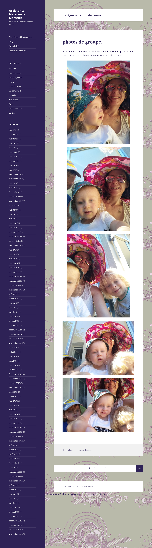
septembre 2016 (16, 245)
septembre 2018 (16, 179)
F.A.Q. (11, 41)
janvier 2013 (14, 423)
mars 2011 (13, 507)
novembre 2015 (15, 281)
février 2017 (14, 227)
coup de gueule (15, 77)
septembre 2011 (16, 481)
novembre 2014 (15, 334)
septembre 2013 (16, 387)
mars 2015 (13, 316)
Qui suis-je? (14, 46)
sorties (12, 113)
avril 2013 (13, 410)
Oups (11, 104)
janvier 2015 (14, 325)
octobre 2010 (14, 529)
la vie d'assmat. (15, 86)
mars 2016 (13, 263)
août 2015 (13, 294)
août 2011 (13, 485)
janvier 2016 (14, 272)
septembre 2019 (16, 174)
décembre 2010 (15, 521)
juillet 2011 (13, 489)
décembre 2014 (15, 330)
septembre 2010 (16, 534)
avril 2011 (13, 503)
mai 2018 (13, 183)
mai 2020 (13, 170)
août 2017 (13, 205)
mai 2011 (13, 498)
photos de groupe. (82, 42)
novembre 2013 (15, 378)
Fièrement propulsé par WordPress (78, 486)
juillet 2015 (13, 298)
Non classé (13, 99)
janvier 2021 (14, 161)
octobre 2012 (14, 436)
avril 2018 (13, 187)
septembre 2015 (16, 290)
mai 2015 (13, 307)
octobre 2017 (14, 196)
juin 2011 (13, 494)
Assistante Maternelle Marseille (17, 14)
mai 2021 (13, 147)
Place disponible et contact (20, 37)
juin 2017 (13, 214)
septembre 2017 (16, 201)
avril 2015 (13, 312)
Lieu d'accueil (15, 91)
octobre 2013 (14, 383)
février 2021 (14, 156)
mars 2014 (13, 365)
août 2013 (13, 392)
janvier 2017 (14, 232)
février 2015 (14, 321)
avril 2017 (13, 219)
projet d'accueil (15, 108)
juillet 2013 (13, 396)
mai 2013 (13, 405)
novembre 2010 (15, 525)
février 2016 (14, 267)
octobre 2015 (14, 285)
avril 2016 (13, 259)
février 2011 (14, 512)
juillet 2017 (13, 210)
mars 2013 (13, 414)
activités (12, 68)
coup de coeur (15, 73)
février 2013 (14, 418)
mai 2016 (13, 254)
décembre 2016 (15, 236)
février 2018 (14, 192)
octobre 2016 (14, 241)
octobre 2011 (14, 476)
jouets (11, 82)
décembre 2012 (15, 427)
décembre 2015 (15, 276)
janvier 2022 (14, 134)
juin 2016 (13, 250)
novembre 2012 (15, 432)
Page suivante (139, 468)
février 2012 (14, 463)
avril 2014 (13, 361)
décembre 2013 (15, 374)
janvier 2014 (14, 370)
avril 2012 (13, 454)
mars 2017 (13, 223)
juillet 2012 (13, 450)
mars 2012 (13, 458)
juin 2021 (13, 143)
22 (107, 468)
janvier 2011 (14, 516)
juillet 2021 (13, 139)
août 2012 (13, 445)
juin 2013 (13, 401)
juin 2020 (13, 165)
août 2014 (13, 347)
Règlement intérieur (17, 51)
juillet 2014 (13, 352)
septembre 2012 (16, 441)
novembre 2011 (15, 472)
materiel (12, 95)
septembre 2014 (16, 343)
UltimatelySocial (97, 494)
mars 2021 (13, 152)
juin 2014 (13, 356)
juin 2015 (13, 303)
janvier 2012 (14, 467)
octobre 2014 (14, 338)
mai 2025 (13, 130)
